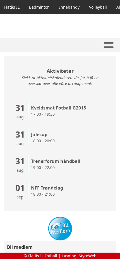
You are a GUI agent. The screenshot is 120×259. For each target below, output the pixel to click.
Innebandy (69, 7)
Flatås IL (12, 7)
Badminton (39, 7)
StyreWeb (88, 255)
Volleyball (98, 7)
